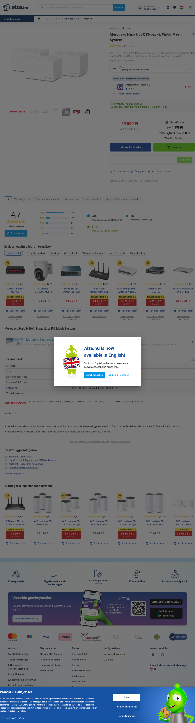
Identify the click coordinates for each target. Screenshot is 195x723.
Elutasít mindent (127, 716)
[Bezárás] (138, 339)
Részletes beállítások (126, 707)
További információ (14, 718)
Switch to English (94, 375)
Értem (126, 697)
